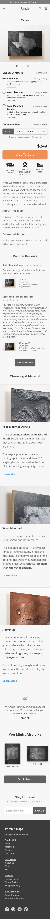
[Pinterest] (26, 909)
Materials (9, 846)
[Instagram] (13, 909)
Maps (7, 843)
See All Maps (25, 779)
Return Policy (11, 882)
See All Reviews (25, 362)
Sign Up (39, 810)
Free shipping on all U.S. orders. (25, 2)
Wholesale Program (14, 898)
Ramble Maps (14, 829)
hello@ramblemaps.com (16, 834)
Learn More (42, 72)
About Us (9, 863)
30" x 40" (31, 131)
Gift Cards (10, 853)
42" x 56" (42, 131)
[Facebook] (7, 909)
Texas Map (23, 282)
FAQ (7, 869)
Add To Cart (25, 155)
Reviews (9, 850)
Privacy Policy (12, 879)
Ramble (25, 9)
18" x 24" (8, 131)
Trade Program (12, 895)
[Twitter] (20, 909)
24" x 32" (19, 131)
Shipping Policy (12, 885)
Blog (7, 866)
